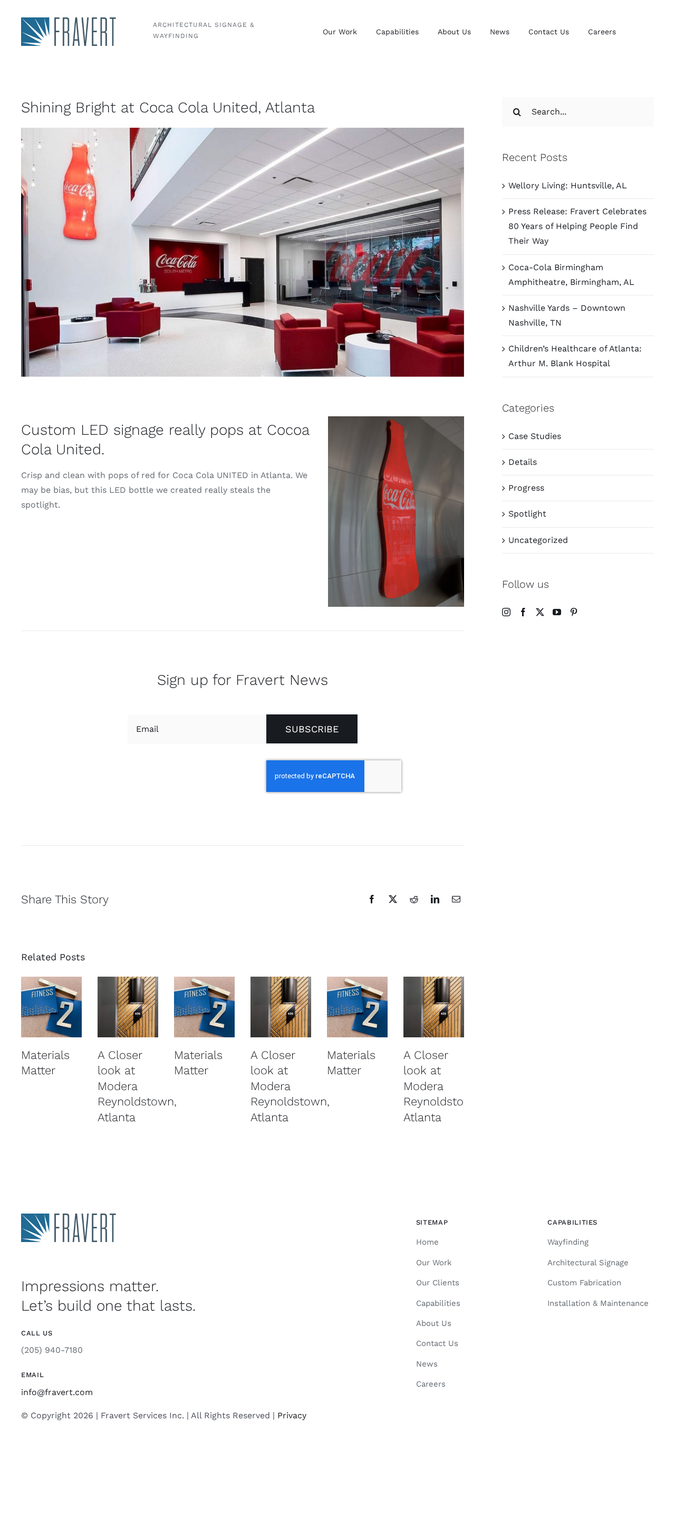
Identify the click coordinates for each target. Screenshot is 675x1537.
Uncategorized (538, 540)
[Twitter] (540, 612)
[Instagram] (506, 612)
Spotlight (527, 514)
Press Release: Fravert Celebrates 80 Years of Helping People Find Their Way (577, 226)
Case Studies (534, 436)
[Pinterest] (574, 612)
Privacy (291, 1415)
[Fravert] (68, 21)
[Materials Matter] (51, 1007)
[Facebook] (523, 612)
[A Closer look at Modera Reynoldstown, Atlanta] (128, 1007)
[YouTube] (557, 612)
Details (522, 462)
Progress (526, 488)
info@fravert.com (57, 1392)
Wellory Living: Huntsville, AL (567, 185)
